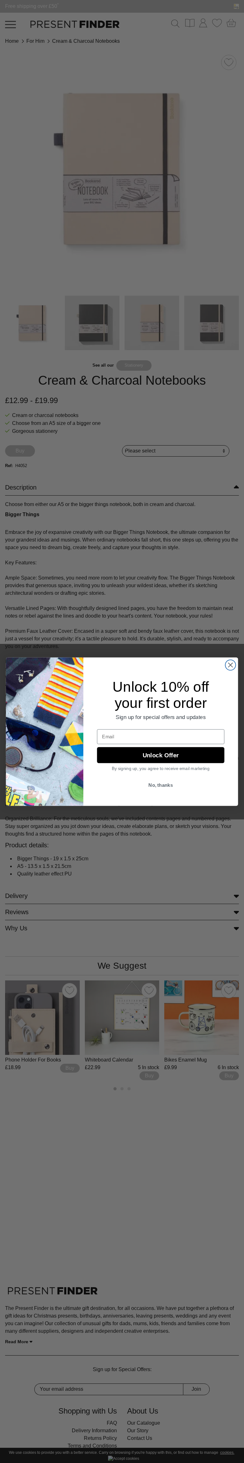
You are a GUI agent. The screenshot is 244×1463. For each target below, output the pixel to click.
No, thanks (160, 784)
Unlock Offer (161, 755)
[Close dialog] (230, 665)
